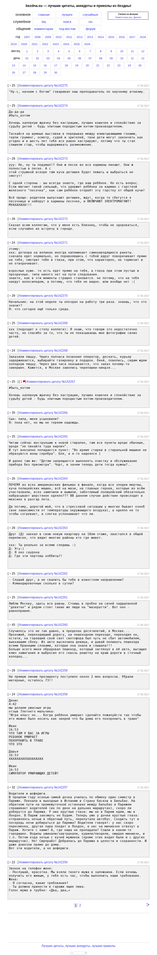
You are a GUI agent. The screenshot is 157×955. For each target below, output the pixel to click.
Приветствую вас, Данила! (128, 17)
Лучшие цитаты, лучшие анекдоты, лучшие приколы (78, 946)
